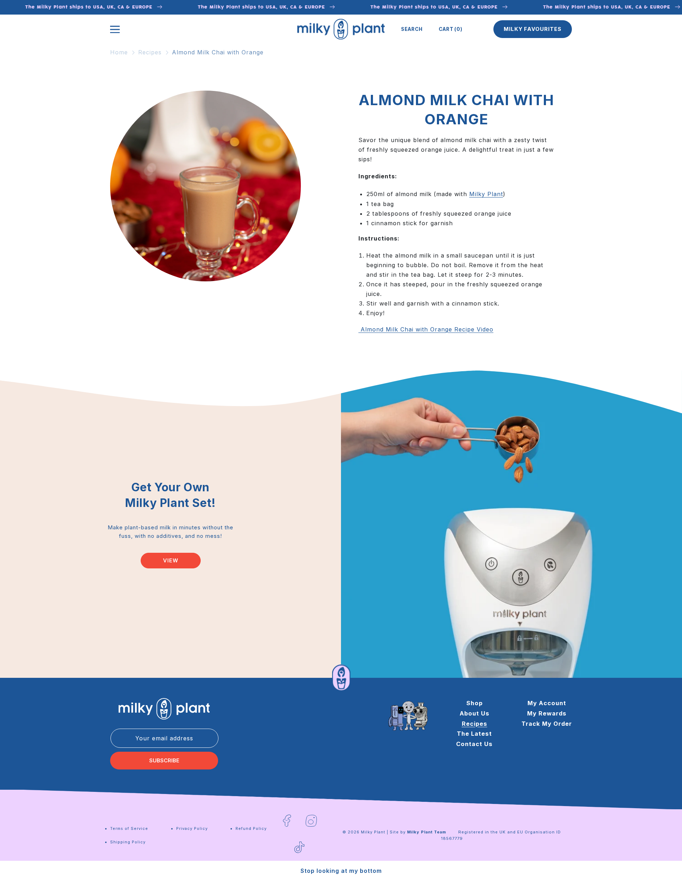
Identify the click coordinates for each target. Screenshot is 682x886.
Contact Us (474, 743)
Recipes (150, 52)
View (170, 560)
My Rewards (547, 713)
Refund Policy (251, 828)
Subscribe (164, 760)
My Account (546, 703)
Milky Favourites (533, 29)
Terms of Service (129, 828)
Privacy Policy (192, 828)
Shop (474, 703)
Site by (418, 832)
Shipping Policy (128, 841)
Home (119, 52)
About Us (474, 713)
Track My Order (546, 723)
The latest (474, 733)
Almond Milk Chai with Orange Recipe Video (425, 329)
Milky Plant (486, 194)
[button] (412, 29)
